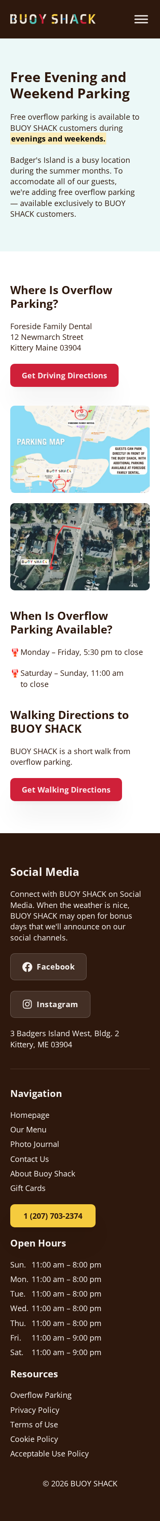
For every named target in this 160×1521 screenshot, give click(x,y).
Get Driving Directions (64, 375)
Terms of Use (34, 1424)
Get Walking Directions (66, 789)
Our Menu (28, 1129)
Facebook (56, 966)
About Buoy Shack (42, 1173)
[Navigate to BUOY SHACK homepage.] (53, 19)
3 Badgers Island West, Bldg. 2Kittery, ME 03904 (64, 1038)
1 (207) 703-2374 (52, 1216)
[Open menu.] (141, 19)
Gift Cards (28, 1188)
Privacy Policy (34, 1410)
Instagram (58, 1004)
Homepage (29, 1115)
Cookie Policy (34, 1439)
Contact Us (29, 1159)
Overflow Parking (41, 1395)
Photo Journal (34, 1144)
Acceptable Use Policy (49, 1453)
